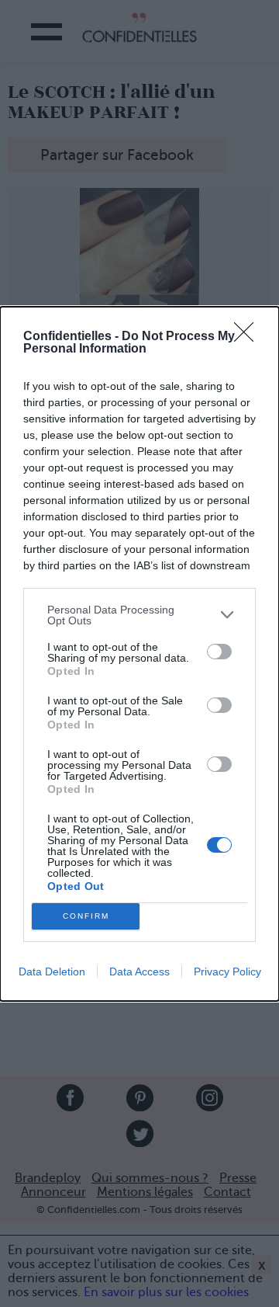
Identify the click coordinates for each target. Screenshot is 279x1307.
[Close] (249, 337)
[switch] (219, 651)
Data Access (139, 971)
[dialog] (139, 654)
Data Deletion (52, 971)
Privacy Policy (227, 971)
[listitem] (139, 615)
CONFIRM (86, 916)
